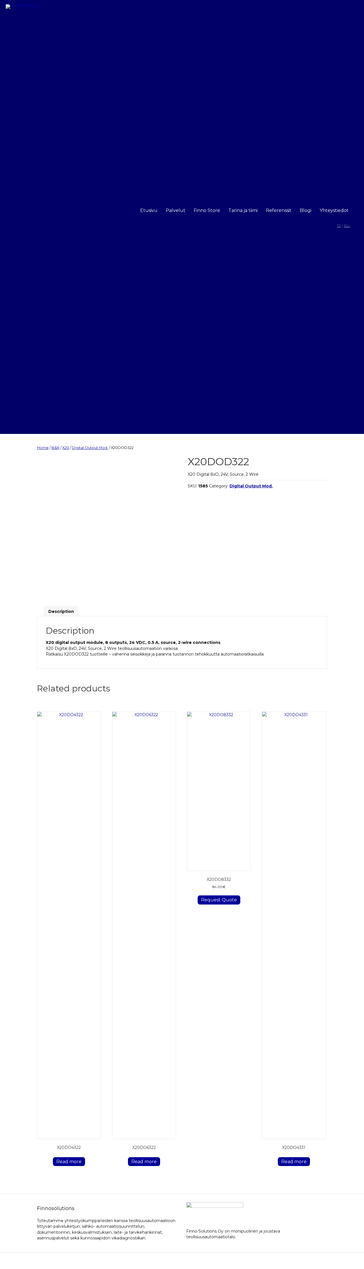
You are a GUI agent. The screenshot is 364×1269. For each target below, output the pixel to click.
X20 (65, 448)
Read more (69, 1161)
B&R (55, 448)
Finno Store (207, 210)
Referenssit (278, 210)
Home (43, 448)
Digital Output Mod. (90, 448)
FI (339, 225)
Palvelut (175, 210)
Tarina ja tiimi (243, 210)
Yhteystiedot (334, 210)
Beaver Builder (213, 1260)
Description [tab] (61, 611)
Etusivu (149, 210)
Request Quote (219, 900)
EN (347, 225)
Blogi (305, 210)
